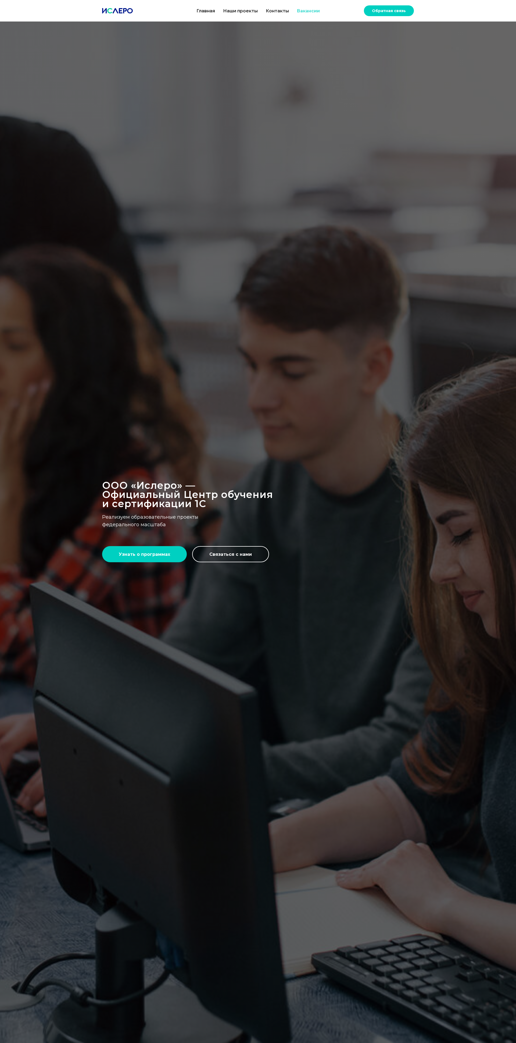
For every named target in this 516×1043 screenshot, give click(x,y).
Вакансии (308, 10)
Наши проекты (240, 10)
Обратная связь (389, 10)
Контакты (277, 10)
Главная (205, 10)
